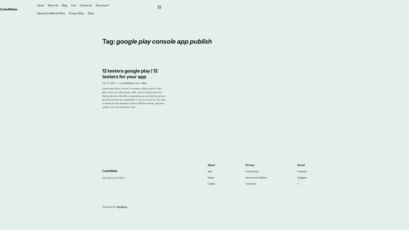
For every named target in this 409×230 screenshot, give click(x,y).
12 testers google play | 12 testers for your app (130, 73)
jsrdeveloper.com (130, 83)
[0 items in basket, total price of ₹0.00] (159, 7)
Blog (144, 83)
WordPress (122, 206)
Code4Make (8, 9)
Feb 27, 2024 (108, 83)
